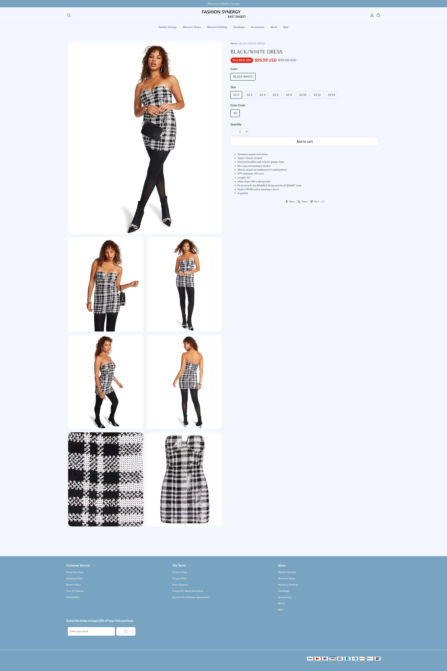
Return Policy (73, 584)
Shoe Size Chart (74, 572)
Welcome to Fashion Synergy (223, 3)
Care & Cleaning (75, 591)
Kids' (286, 27)
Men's (273, 27)
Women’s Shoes (192, 27)
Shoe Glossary (180, 584)
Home (233, 43)
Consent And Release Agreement (190, 597)
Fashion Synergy (168, 27)
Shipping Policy (74, 578)
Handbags (239, 27)
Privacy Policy (179, 578)
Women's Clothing (217, 27)
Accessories (257, 27)
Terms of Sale (179, 572)
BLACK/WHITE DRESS (252, 43)
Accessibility (73, 597)
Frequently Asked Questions (187, 591)
